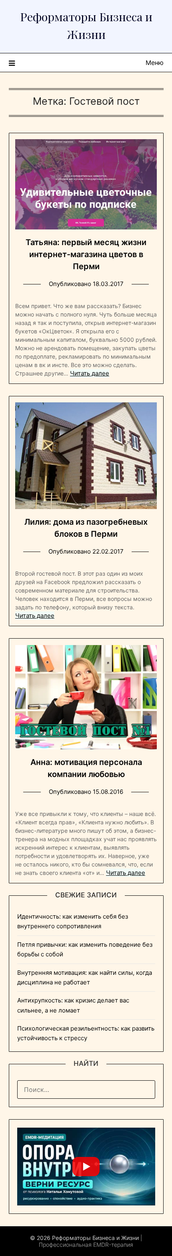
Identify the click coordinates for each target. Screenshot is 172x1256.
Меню (155, 63)
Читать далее (89, 373)
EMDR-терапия (113, 1244)
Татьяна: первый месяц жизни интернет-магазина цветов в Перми (86, 254)
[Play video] (86, 1166)
